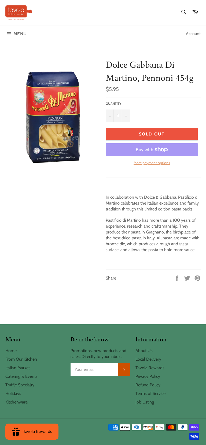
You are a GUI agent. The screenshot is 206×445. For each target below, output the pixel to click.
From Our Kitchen (21, 359)
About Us (144, 350)
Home (11, 350)
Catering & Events (21, 376)
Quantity (113, 103)
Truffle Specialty (19, 384)
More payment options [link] (152, 162)
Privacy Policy (147, 376)
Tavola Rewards (149, 367)
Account (193, 33)
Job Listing (144, 402)
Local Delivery (148, 359)
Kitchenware (16, 402)
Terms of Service (150, 393)
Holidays (13, 393)
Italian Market (17, 367)
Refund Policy (147, 384)
